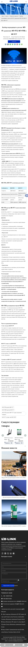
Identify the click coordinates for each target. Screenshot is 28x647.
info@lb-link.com (19, 604)
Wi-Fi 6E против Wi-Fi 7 (8, 410)
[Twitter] (8, 553)
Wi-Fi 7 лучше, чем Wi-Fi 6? (9, 417)
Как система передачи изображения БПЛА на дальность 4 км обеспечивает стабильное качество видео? (14, 526)
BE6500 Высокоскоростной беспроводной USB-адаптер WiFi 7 (8, 437)
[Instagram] (14, 553)
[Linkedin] (5, 553)
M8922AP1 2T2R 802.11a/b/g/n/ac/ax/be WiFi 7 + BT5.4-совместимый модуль (19, 437)
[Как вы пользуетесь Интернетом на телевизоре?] (14, 488)
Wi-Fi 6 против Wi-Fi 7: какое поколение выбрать (12, 413)
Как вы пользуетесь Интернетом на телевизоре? (14, 497)
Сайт (24, 38)
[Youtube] (11, 553)
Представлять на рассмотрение (8, 585)
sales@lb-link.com (21, 601)
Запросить (7, 443)
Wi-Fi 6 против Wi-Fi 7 (7, 407)
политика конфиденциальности (15, 641)
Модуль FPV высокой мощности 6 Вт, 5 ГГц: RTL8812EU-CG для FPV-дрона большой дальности (14, 477)
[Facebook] (2, 553)
